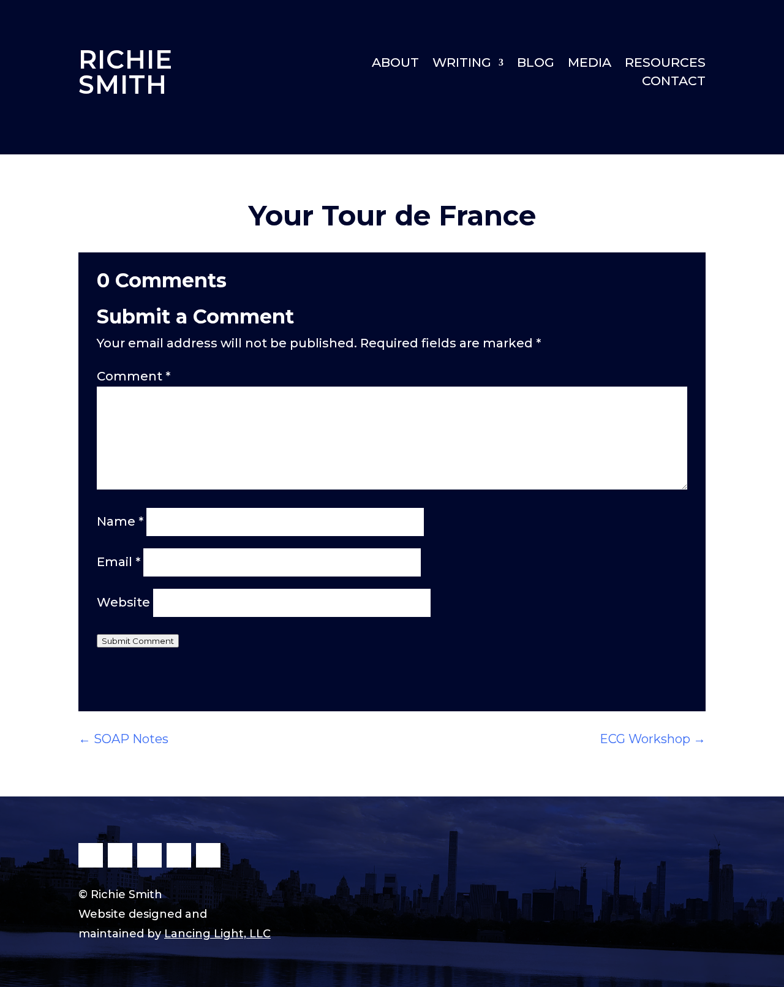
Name (120, 521)
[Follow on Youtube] (179, 855)
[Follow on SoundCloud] (208, 855)
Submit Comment (138, 641)
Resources (665, 64)
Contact (674, 82)
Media (589, 64)
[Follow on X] (120, 855)
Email (118, 561)
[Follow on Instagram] (149, 855)
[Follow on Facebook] (90, 855)
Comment (133, 376)
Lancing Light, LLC (217, 933)
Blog (535, 64)
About (395, 64)
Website (123, 602)
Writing (461, 64)
